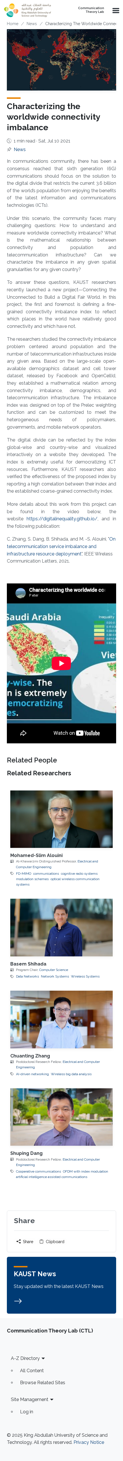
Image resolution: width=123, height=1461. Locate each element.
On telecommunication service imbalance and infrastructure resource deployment (61, 546)
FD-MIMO (23, 874)
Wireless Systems (85, 976)
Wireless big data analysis (71, 1074)
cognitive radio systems (79, 874)
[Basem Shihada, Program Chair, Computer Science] (61, 927)
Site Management (29, 1399)
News (32, 23)
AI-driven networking (32, 1074)
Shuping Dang (26, 1153)
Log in (26, 1411)
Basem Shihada (28, 964)
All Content (32, 1370)
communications (46, 874)
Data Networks (27, 976)
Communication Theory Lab (91, 10)
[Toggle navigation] (115, 10)
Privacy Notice (89, 1442)
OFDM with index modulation (85, 1171)
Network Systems (55, 976)
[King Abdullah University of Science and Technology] (31, 10)
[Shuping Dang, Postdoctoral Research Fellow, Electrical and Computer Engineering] (61, 1117)
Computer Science (53, 970)
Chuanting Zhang (30, 1056)
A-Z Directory (25, 1358)
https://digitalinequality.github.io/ (62, 518)
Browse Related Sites (42, 1382)
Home (12, 23)
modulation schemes (32, 879)
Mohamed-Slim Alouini (36, 855)
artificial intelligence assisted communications (51, 1177)
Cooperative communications (38, 1171)
